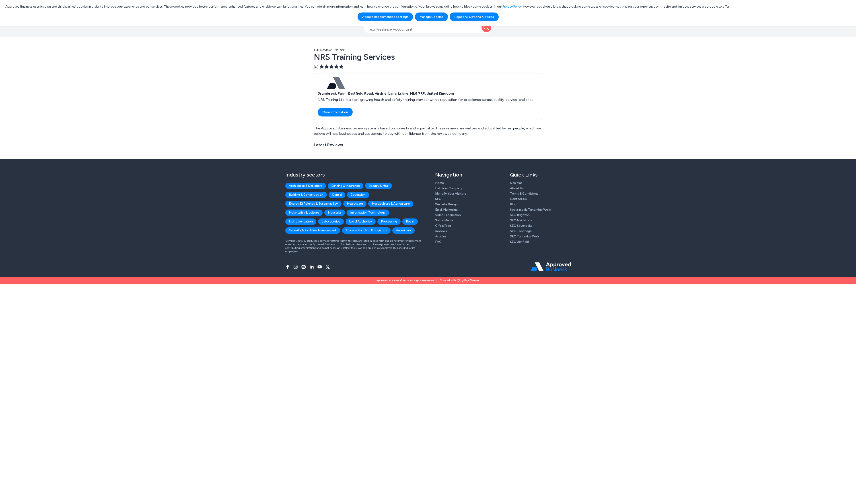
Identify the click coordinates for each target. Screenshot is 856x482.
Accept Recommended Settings (385, 17)
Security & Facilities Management (313, 230)
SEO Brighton (520, 215)
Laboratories (331, 221)
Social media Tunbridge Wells (530, 210)
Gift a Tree (443, 226)
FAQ (438, 242)
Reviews (441, 231)
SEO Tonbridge (521, 231)
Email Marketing (446, 210)
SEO (438, 199)
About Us (517, 188)
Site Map (516, 183)
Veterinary (403, 230)
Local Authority (360, 221)
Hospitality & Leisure (304, 212)
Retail (410, 221)
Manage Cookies (431, 17)
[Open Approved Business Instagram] (295, 267)
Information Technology (368, 212)
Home (439, 183)
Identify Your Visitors (450, 193)
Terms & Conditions (524, 193)
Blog (513, 204)
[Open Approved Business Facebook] (287, 267)
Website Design (446, 204)
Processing (389, 221)
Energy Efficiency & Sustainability (313, 204)
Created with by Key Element (460, 280)
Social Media (444, 220)
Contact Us (518, 199)
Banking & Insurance (345, 186)
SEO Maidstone (521, 220)
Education (358, 195)
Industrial (334, 212)
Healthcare (355, 204)
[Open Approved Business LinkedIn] (311, 267)
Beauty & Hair (378, 186)
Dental (337, 195)
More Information (335, 112)
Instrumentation (301, 221)
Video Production (448, 215)
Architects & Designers (305, 186)
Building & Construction (306, 195)
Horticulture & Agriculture (391, 204)
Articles (441, 236)
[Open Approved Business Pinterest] (303, 267)
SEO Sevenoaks (521, 226)
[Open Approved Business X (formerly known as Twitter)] (327, 267)
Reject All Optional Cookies (474, 17)
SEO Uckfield (519, 242)
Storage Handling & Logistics (366, 230)
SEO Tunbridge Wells (525, 236)
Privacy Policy (512, 6)
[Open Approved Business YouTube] (319, 267)
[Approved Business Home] (550, 266)
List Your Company (448, 188)
